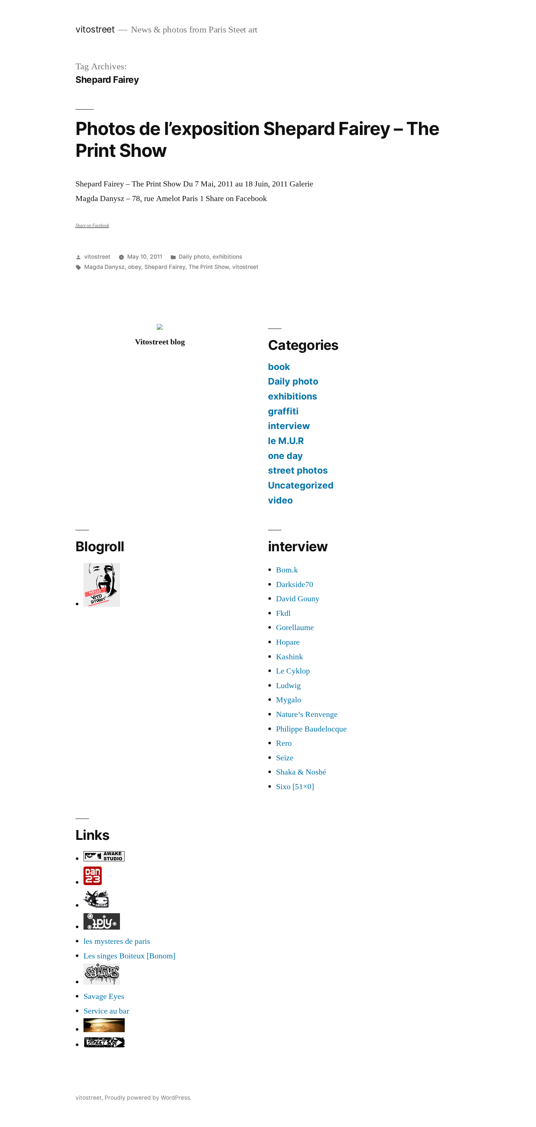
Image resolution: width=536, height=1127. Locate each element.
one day (285, 455)
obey (134, 266)
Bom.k (287, 570)
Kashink (289, 657)
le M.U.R (286, 440)
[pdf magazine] (101, 982)
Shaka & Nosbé (301, 772)
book (279, 366)
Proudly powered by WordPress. (148, 1097)
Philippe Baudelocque (311, 729)
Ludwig (288, 685)
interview (289, 425)
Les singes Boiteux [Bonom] (129, 956)
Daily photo (194, 256)
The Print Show (209, 266)
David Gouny (297, 599)
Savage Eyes (103, 996)
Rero (284, 743)
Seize (285, 758)
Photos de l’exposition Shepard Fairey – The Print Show (257, 139)
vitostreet (94, 29)
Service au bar (106, 1011)
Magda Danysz (104, 266)
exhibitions (227, 256)
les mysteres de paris (116, 941)
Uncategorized (301, 485)
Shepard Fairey (164, 266)
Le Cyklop (293, 671)
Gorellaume (295, 627)
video (280, 500)
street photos (298, 470)
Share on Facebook (92, 225)
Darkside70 (294, 584)
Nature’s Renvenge (307, 714)
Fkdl (283, 613)
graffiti (283, 411)
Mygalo (288, 700)
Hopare (288, 642)
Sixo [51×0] (295, 786)
